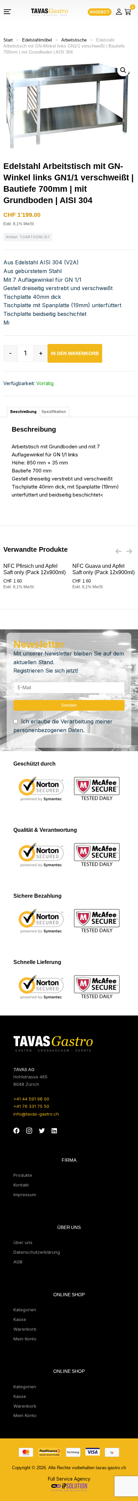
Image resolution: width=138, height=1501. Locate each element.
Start (8, 39)
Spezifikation (54, 411)
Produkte (22, 1175)
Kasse (19, 1319)
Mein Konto (25, 1338)
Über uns (22, 1242)
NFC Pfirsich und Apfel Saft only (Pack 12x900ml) (34, 569)
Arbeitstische (74, 39)
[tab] (23, 412)
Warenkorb (25, 1329)
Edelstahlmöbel (37, 39)
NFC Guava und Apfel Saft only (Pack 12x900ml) (103, 569)
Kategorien (24, 1309)
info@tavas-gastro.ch (36, 1114)
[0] (128, 11)
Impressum (24, 1194)
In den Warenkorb (75, 353)
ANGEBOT (99, 11)
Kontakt (21, 1184)
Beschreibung (23, 411)
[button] (123, 70)
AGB (17, 1261)
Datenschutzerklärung (36, 1252)
